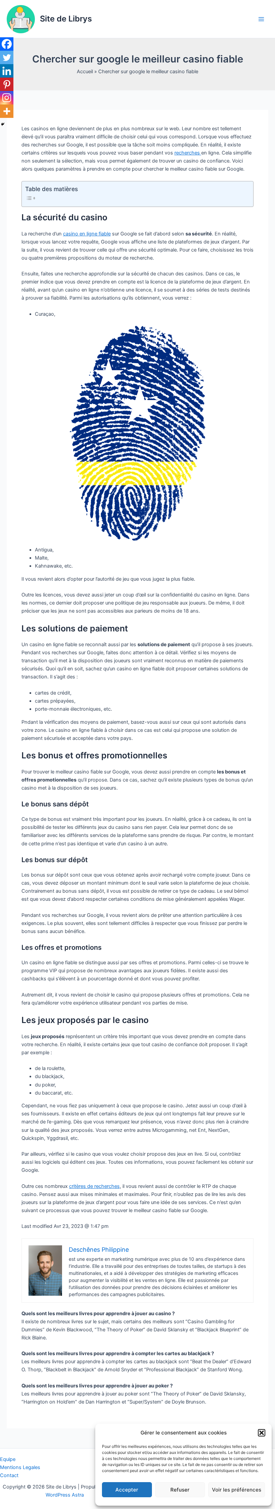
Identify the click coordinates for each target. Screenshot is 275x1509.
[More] (6, 111)
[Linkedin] (6, 71)
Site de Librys (66, 19)
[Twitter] (6, 57)
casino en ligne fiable (87, 234)
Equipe (7, 1459)
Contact (9, 1475)
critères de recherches (94, 1186)
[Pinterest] (6, 84)
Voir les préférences (236, 1489)
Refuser (179, 1489)
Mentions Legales (20, 1467)
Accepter (126, 1489)
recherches (187, 153)
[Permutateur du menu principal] (261, 19)
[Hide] (2, 124)
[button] (261, 1432)
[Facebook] (6, 44)
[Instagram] (6, 97)
